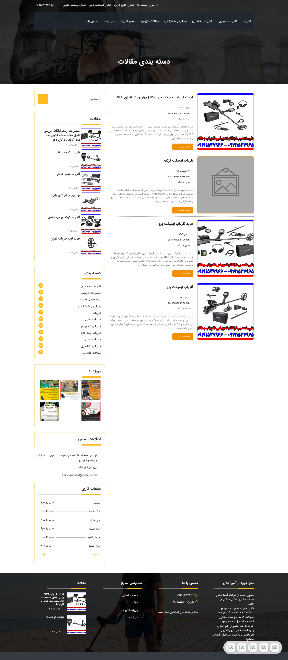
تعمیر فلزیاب (128, 21)
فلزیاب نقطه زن (202, 21)
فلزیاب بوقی (93, 319)
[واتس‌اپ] (263, 647)
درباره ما (109, 21)
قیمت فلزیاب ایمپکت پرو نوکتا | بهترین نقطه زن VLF (155, 97)
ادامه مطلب (184, 147)
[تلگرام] (252, 647)
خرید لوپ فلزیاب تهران (65, 238)
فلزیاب (247, 21)
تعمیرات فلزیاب (91, 292)
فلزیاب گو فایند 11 (69, 152)
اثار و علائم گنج (91, 286)
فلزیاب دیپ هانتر (68, 174)
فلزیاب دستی (92, 339)
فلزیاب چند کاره (91, 332)
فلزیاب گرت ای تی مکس (64, 217)
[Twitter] (184, 622)
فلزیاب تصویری (227, 21)
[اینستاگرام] (241, 647)
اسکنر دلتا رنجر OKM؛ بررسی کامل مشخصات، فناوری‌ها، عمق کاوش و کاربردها (62, 135)
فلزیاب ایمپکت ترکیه (178, 160)
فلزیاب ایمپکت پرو (180, 287)
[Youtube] (175, 622)
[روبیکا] (230, 647)
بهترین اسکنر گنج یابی (65, 195)
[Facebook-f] (193, 622)
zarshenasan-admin (179, 113)
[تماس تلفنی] (274, 647)
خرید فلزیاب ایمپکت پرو (176, 224)
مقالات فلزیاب (150, 21)
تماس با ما (91, 21)
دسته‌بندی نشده (90, 299)
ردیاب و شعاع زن (175, 21)
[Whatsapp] (165, 622)
